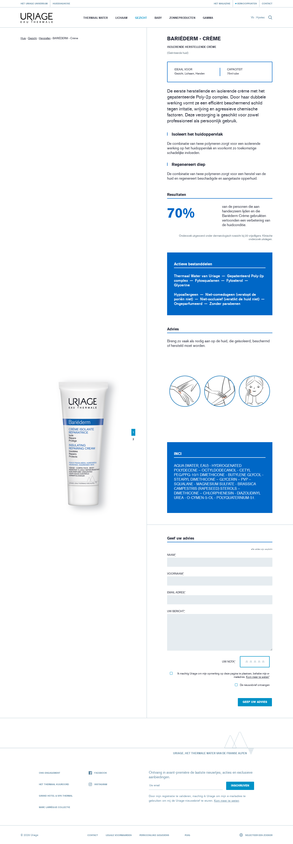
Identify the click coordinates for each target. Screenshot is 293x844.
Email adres (176, 592)
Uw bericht (176, 611)
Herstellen (45, 38)
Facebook (100, 772)
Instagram (100, 784)
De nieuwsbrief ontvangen (255, 685)
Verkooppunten (247, 3)
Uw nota (228, 661)
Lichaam (121, 17)
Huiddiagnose (61, 3)
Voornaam (175, 573)
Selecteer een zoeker (258, 835)
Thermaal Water (95, 17)
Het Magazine (222, 3)
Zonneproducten (182, 17)
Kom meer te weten (257, 677)
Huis (23, 38)
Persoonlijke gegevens (154, 835)
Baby (158, 17)
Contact (267, 3)
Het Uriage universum (34, 3)
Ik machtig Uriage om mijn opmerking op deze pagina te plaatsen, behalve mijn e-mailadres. (223, 675)
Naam (171, 554)
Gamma (208, 17)
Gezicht (141, 17)
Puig (187, 835)
